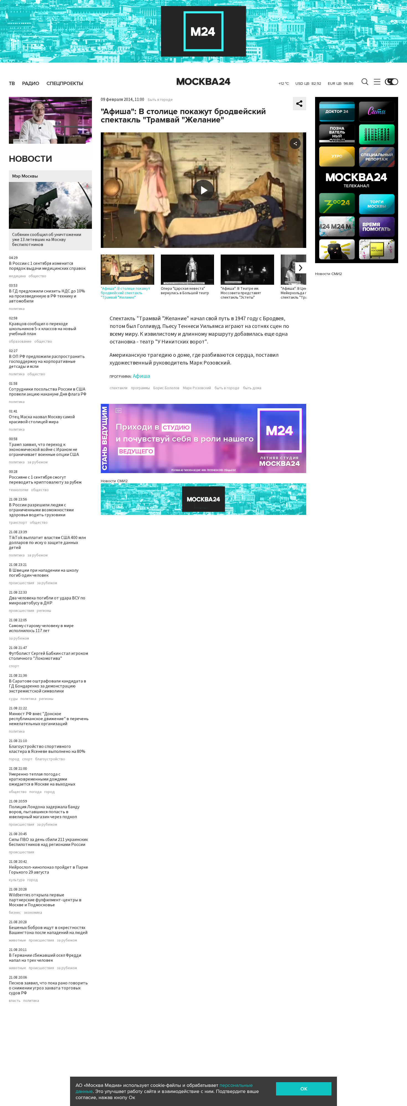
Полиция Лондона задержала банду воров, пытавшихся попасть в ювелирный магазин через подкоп (44, 812)
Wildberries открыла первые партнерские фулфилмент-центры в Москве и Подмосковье (45, 900)
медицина (17, 276)
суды (13, 699)
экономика (33, 913)
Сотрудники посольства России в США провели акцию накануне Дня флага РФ (47, 391)
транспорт (18, 523)
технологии (18, 490)
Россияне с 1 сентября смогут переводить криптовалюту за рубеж (45, 479)
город (14, 759)
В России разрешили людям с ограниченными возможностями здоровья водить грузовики (41, 510)
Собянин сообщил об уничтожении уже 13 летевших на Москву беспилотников (46, 240)
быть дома (252, 388)
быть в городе (227, 388)
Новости (30, 159)
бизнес (15, 913)
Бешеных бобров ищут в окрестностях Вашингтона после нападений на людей (48, 930)
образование (20, 341)
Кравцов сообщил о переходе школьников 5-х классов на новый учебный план (42, 329)
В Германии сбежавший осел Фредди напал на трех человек (45, 957)
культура (17, 880)
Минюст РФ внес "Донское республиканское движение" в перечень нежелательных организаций (49, 719)
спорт (14, 666)
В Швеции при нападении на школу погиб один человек (43, 572)
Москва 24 (203, 82)
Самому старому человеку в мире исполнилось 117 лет (41, 628)
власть (14, 1001)
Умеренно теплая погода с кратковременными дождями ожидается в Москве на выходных (42, 779)
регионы (44, 611)
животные (17, 940)
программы (140, 388)
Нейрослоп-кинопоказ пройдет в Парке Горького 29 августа (48, 869)
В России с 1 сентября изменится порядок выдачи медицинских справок (47, 265)
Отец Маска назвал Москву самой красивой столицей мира (42, 419)
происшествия (21, 583)
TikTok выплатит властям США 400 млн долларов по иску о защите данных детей (47, 543)
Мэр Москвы (25, 176)
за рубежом (37, 462)
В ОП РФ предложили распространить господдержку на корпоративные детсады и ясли (47, 361)
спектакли (118, 388)
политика (17, 309)
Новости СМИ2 (114, 481)
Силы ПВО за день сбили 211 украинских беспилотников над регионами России (48, 842)
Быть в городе (160, 99)
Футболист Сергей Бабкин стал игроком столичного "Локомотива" (48, 655)
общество (37, 276)
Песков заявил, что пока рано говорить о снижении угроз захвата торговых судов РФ (48, 988)
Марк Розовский (197, 388)
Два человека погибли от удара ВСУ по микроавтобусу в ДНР (47, 600)
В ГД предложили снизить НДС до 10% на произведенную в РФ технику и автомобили (47, 296)
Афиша (141, 376)
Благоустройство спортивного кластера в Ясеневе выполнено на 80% (47, 749)
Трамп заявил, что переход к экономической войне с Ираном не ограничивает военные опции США (44, 450)
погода (35, 792)
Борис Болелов (166, 388)
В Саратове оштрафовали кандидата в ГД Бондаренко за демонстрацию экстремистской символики (47, 686)
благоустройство (50, 759)
